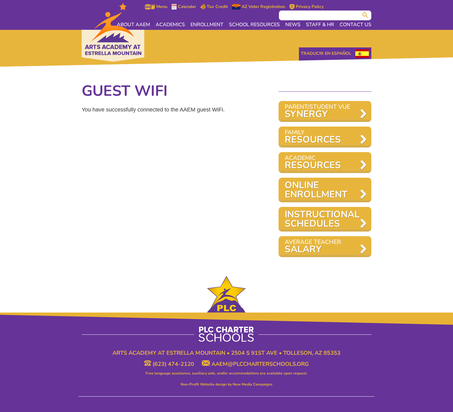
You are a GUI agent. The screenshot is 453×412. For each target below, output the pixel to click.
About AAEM (133, 24)
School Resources (254, 24)
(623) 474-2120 (173, 364)
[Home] (113, 32)
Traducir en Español (326, 53)
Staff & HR (320, 24)
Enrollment (206, 24)
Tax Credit (217, 7)
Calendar (186, 7)
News (292, 24)
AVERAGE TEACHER (313, 247)
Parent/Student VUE (317, 111)
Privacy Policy (309, 7)
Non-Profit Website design (204, 384)
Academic (313, 163)
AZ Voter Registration (262, 7)
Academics (170, 24)
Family (313, 137)
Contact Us (355, 24)
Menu (161, 7)
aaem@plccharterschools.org (259, 364)
